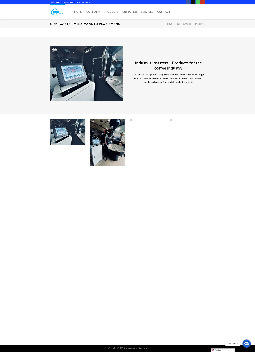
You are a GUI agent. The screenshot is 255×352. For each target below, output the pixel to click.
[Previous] (49, 231)
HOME (78, 11)
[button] (246, 343)
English (217, 350)
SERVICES (147, 11)
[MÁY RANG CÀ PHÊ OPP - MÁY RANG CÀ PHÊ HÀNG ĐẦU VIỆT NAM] (59, 11)
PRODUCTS (111, 11)
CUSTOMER (129, 11)
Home (171, 23)
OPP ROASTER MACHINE (191, 23)
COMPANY (93, 11)
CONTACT (163, 11)
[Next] (205, 231)
